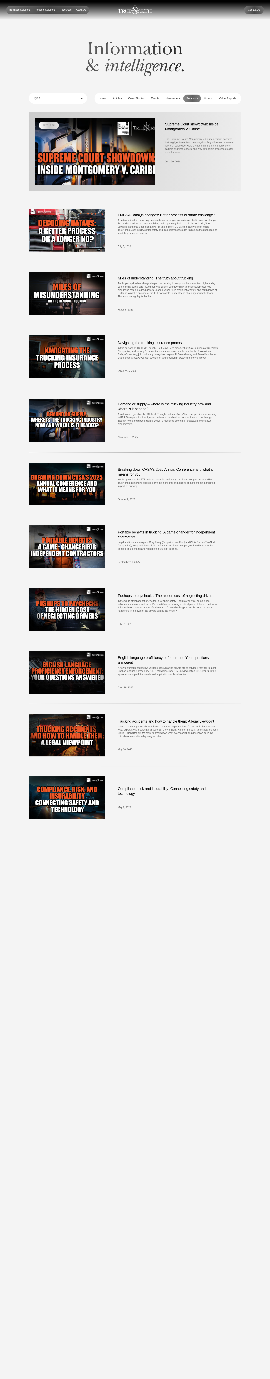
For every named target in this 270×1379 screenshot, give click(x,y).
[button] (19, 9)
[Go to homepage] (135, 10)
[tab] (103, 98)
